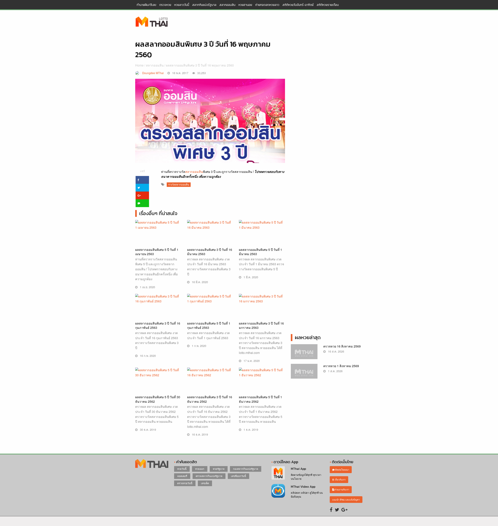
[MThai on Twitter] (337, 509)
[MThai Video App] (278, 490)
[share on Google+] (142, 195)
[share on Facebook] (142, 180)
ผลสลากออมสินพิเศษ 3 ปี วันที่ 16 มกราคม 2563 (261, 325)
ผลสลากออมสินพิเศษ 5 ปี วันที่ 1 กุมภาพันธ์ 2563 (208, 325)
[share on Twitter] (142, 188)
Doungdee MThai (153, 73)
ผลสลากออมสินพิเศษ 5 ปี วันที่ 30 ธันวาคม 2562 (157, 399)
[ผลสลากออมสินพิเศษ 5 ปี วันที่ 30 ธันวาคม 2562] (158, 390)
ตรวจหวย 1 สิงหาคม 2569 (341, 366)
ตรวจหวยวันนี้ (184, 483)
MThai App (298, 468)
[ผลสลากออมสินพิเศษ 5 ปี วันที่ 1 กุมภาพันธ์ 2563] (210, 316)
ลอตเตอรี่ (182, 476)
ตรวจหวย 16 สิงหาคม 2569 (342, 346)
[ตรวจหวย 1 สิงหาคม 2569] (304, 373)
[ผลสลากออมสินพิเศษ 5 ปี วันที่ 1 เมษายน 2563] (158, 242)
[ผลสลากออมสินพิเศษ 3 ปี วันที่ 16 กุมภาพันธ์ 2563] (158, 316)
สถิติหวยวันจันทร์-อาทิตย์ (298, 4)
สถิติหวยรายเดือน (328, 4)
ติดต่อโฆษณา (342, 469)
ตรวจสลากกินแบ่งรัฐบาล (209, 476)
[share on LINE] (142, 203)
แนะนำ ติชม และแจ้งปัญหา (346, 499)
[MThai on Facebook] (331, 509)
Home (139, 65)
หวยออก (199, 469)
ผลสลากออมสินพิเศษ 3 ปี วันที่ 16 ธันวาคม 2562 (209, 399)
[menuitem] (146, 4)
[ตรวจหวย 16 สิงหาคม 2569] (304, 353)
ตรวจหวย (165, 4)
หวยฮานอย (245, 4)
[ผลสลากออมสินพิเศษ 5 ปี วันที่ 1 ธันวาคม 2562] (262, 390)
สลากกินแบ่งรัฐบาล (204, 4)
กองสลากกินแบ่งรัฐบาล (245, 469)
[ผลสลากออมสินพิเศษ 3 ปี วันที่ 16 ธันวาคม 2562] (210, 390)
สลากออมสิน (227, 4)
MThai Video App (303, 486)
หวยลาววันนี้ (181, 4)
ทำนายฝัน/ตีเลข (146, 4)
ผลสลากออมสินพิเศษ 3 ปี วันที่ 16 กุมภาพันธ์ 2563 (157, 325)
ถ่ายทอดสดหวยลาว (267, 4)
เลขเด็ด (205, 483)
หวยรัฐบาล (218, 469)
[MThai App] (278, 472)
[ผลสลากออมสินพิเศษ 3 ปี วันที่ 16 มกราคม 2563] (262, 316)
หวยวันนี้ (182, 469)
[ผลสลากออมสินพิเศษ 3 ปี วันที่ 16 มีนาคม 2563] (210, 242)
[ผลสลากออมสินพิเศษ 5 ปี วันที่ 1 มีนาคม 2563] (262, 242)
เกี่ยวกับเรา (340, 479)
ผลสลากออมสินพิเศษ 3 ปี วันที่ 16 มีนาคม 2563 (209, 251)
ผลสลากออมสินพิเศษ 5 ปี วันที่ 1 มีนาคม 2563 (260, 251)
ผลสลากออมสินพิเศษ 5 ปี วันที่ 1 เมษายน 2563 (156, 251)
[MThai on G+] (344, 509)
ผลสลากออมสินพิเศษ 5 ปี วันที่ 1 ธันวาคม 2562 (260, 399)
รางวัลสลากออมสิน (178, 184)
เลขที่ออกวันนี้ (238, 476)
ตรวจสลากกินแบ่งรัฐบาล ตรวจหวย (151, 22)
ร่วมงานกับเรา (341, 489)
